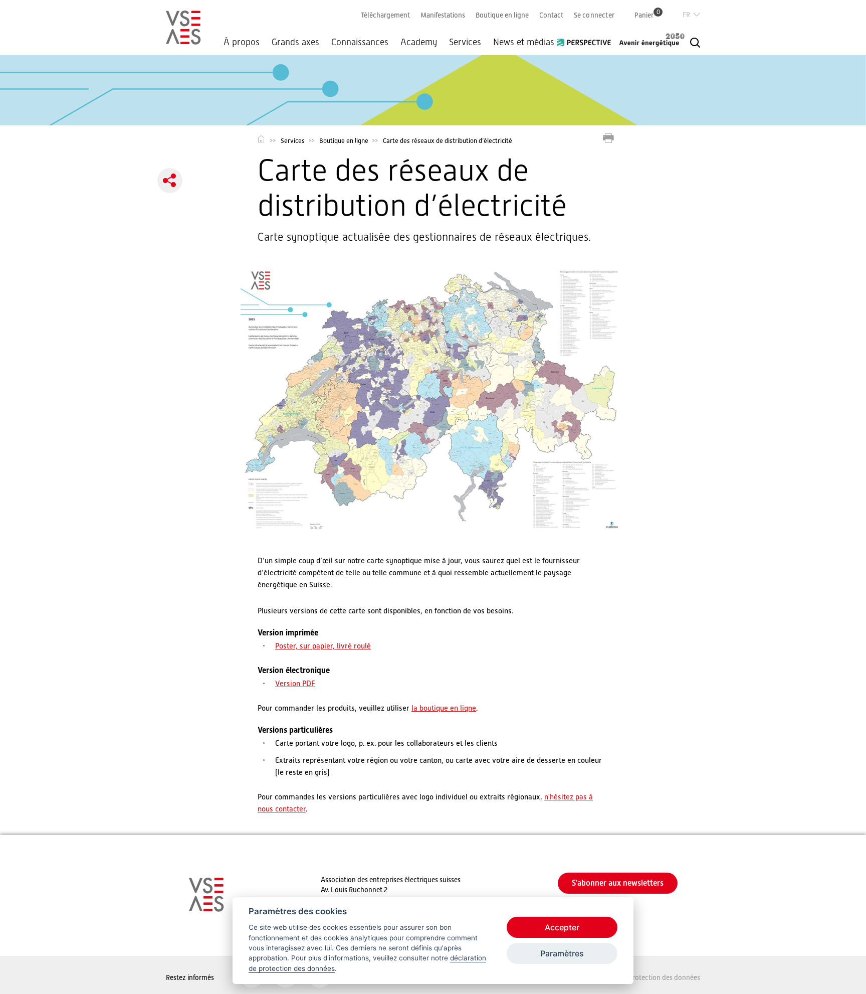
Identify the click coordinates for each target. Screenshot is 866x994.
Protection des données (664, 977)
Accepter (562, 927)
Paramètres (562, 953)
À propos (242, 42)
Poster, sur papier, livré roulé (323, 645)
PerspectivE (587, 39)
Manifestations (442, 15)
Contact (551, 15)
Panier (647, 15)
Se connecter (594, 15)
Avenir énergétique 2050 (652, 40)
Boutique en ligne (502, 15)
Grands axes (295, 42)
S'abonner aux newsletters (618, 883)
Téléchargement (385, 15)
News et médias (523, 42)
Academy (418, 42)
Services (465, 42)
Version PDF (295, 683)
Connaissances (359, 42)
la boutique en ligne (443, 708)
